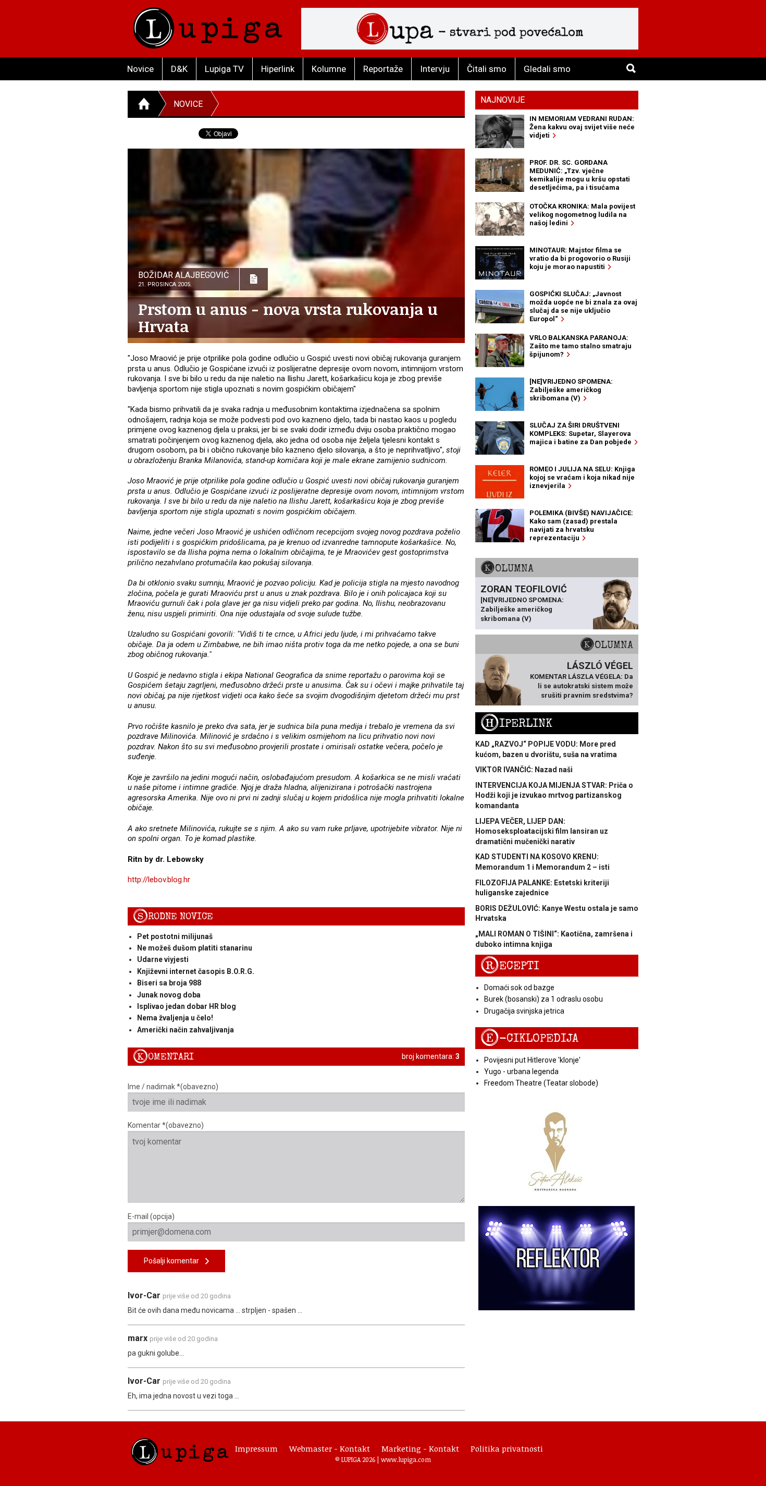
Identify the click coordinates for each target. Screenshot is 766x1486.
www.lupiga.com (406, 1459)
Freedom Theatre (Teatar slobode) (541, 1083)
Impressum (256, 1448)
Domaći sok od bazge (519, 987)
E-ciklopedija (529, 1038)
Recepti (509, 966)
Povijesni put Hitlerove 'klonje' (532, 1060)
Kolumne (329, 69)
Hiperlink (277, 69)
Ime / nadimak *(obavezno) (173, 1086)
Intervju (435, 69)
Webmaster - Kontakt (329, 1448)
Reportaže (383, 69)
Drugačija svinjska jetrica (524, 1011)
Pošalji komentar (174, 1261)
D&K (179, 69)
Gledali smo (547, 69)
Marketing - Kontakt (420, 1448)
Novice (140, 69)
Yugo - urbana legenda (521, 1071)
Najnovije (502, 100)
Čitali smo (486, 69)
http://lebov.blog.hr (159, 879)
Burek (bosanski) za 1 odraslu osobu (543, 999)
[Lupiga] (208, 25)
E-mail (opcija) (151, 1216)
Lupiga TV (224, 69)
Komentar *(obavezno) (166, 1125)
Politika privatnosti (507, 1448)
